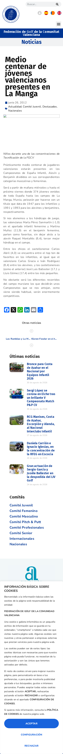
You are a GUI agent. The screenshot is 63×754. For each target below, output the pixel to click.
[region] (31, 667)
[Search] (57, 4)
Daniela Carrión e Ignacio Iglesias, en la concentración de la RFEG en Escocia (41, 448)
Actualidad (15, 106)
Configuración (31, 734)
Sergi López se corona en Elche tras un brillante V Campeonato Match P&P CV (41, 398)
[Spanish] (46, 14)
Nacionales (15, 111)
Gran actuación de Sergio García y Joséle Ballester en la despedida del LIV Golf (41, 473)
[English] (59, 14)
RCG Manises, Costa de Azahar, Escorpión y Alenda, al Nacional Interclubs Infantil (41, 424)
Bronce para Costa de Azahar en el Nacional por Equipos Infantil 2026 (39, 371)
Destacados (50, 106)
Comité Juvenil (32, 106)
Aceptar (31, 723)
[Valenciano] (53, 14)
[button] (58, 24)
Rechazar (31, 745)
